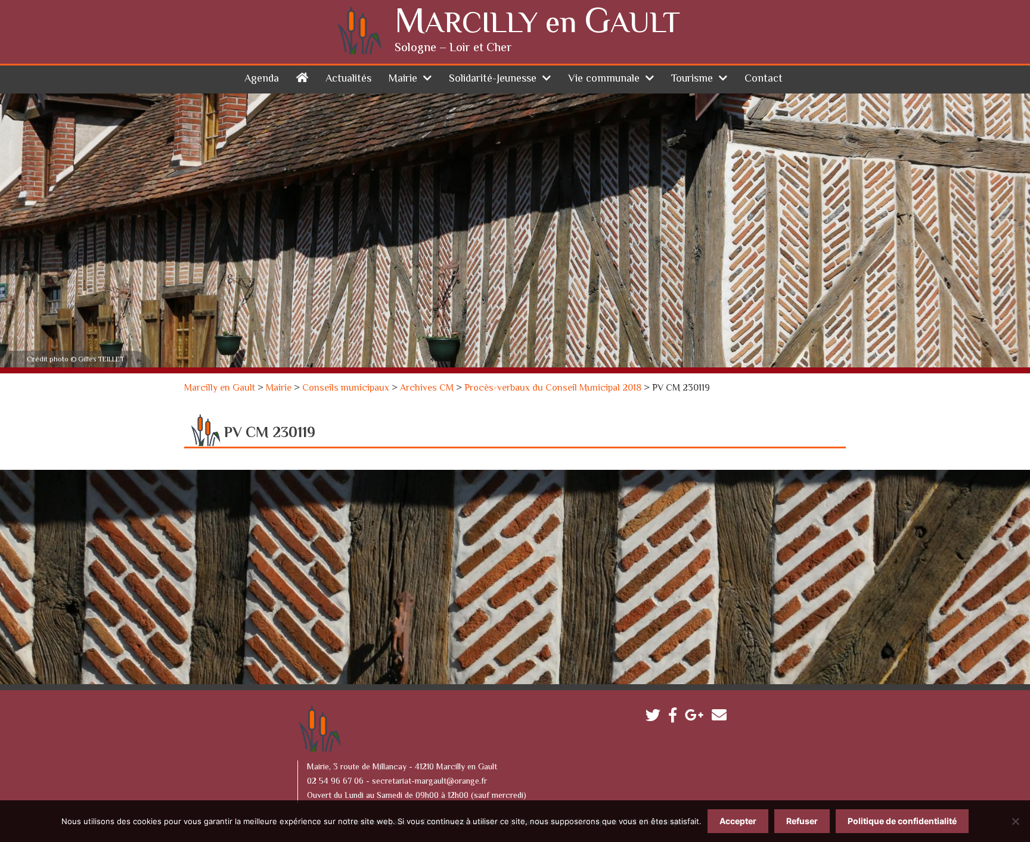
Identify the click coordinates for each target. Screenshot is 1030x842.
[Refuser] (1015, 821)
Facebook (675, 718)
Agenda (261, 79)
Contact (763, 79)
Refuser (802, 821)
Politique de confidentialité (902, 821)
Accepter (737, 821)
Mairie (403, 79)
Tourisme (692, 79)
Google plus (697, 718)
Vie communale (604, 79)
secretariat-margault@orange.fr (429, 781)
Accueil (302, 77)
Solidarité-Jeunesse (492, 79)
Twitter (656, 718)
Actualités (348, 79)
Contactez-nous (722, 718)
